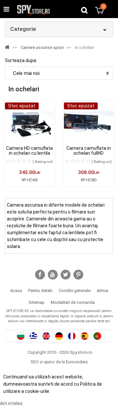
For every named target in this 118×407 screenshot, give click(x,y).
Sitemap (37, 302)
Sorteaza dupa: (21, 60)
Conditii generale (74, 290)
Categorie (23, 29)
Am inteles (11, 403)
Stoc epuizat (21, 105)
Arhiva (102, 290)
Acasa (16, 290)
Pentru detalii (40, 290)
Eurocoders (77, 361)
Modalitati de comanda (73, 302)
